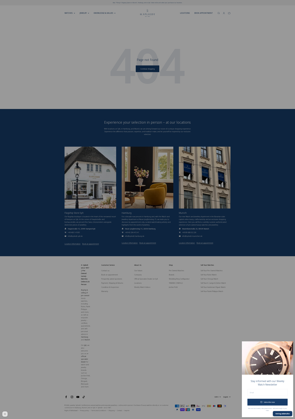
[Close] (288, 346)
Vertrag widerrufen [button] (282, 413)
